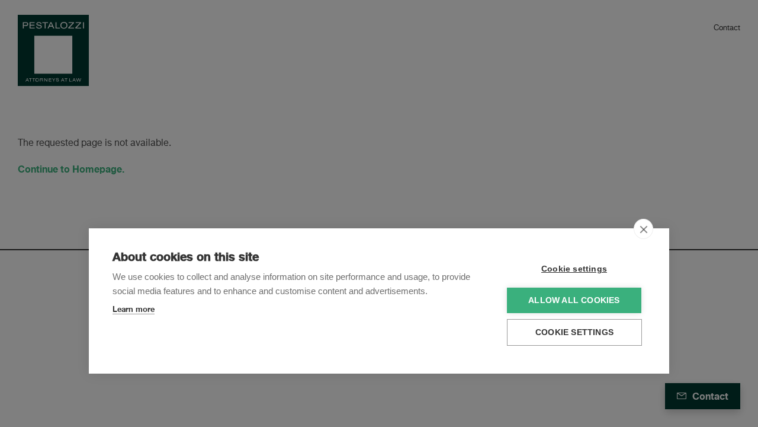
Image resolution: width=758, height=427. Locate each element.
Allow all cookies (573, 300)
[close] (643, 229)
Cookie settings (574, 269)
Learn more (134, 309)
